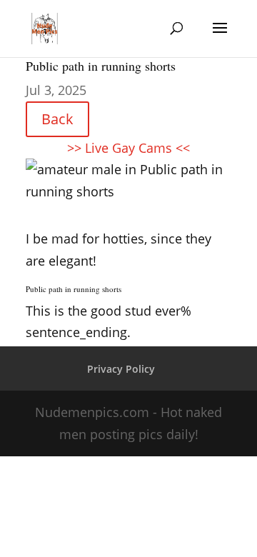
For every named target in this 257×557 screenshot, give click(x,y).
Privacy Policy (121, 369)
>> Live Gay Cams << (128, 147)
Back (57, 119)
